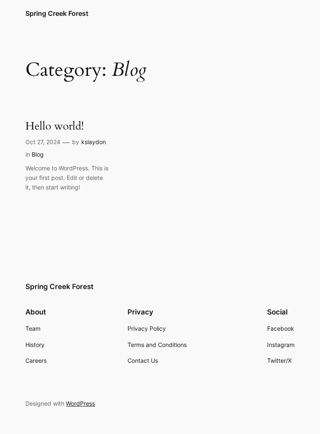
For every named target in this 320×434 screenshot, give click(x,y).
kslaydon (93, 141)
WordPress (80, 403)
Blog (38, 154)
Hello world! (54, 126)
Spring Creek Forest (56, 13)
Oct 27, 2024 (42, 141)
